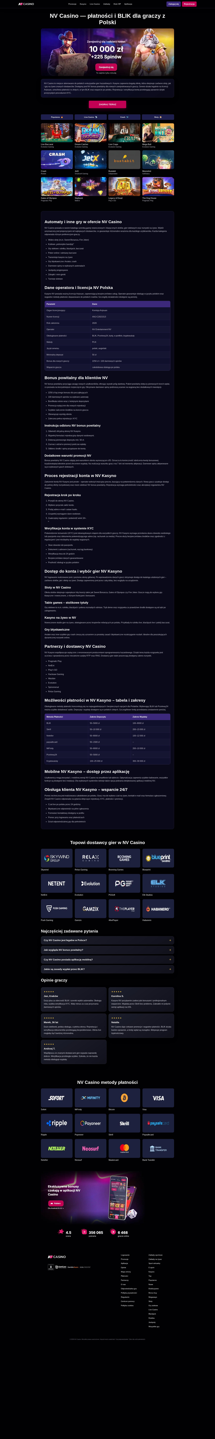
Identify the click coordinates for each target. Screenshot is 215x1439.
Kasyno (83, 4)
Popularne (57, 117)
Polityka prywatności (129, 1293)
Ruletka (152, 1318)
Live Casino (95, 4)
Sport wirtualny (154, 1263)
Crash (124, 117)
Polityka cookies (127, 1305)
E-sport (151, 1268)
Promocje (72, 4)
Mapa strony (126, 1272)
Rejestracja (189, 4)
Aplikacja (128, 4)
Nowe (151, 1284)
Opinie (123, 1268)
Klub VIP (117, 4)
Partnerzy (125, 1280)
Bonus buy (153, 1293)
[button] (107, 940)
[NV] (26, 4)
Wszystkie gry (154, 1326)
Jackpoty (152, 1322)
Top (150, 1276)
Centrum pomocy (127, 1301)
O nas (123, 1284)
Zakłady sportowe (155, 1255)
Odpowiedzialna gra (129, 1289)
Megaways (153, 1297)
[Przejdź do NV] (107, 52)
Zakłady (106, 4)
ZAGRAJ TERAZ (107, 104)
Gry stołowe (153, 1305)
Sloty (158, 117)
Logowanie (125, 1255)
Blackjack (152, 1314)
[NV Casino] (57, 1257)
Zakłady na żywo (155, 1259)
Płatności (124, 1276)
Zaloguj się (173, 4)
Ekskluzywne (154, 1289)
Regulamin (125, 1297)
